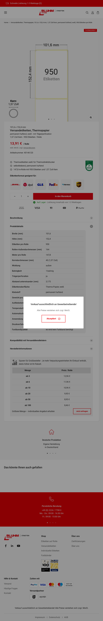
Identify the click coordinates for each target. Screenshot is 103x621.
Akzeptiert (51, 318)
